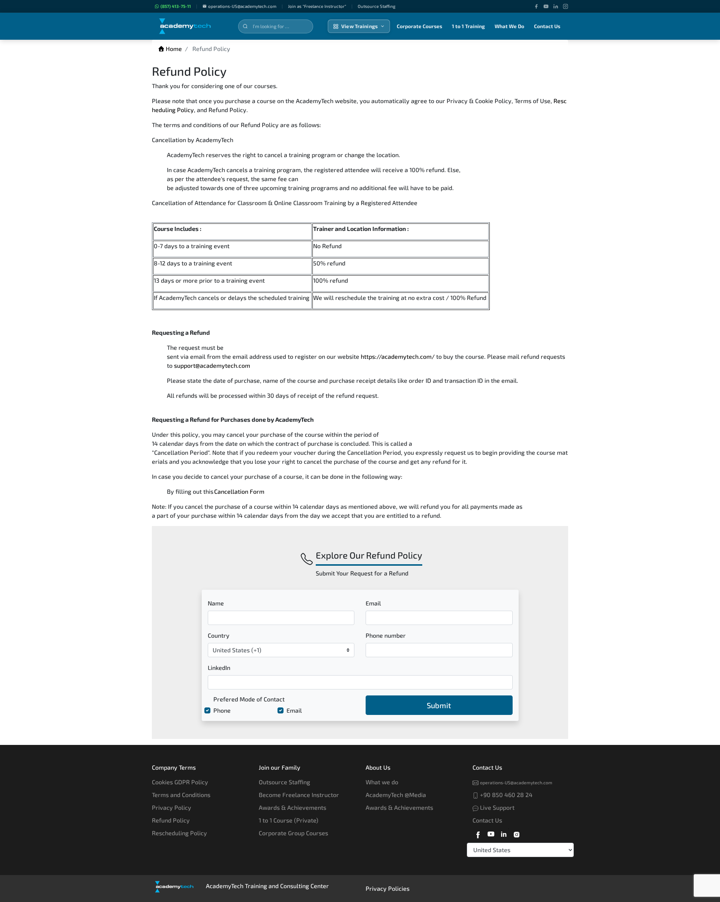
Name (216, 603)
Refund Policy (171, 820)
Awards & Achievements (292, 807)
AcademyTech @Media (396, 794)
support (184, 365)
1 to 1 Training (468, 26)
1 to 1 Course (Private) (288, 820)
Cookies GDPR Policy (180, 781)
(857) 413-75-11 (175, 6)
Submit (439, 705)
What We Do (509, 26)
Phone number (386, 635)
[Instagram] (565, 6)
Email (373, 603)
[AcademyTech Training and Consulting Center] (190, 26)
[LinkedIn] (555, 6)
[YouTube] (546, 6)
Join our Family (279, 767)
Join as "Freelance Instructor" (317, 6)
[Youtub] (490, 833)
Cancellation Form (239, 491)
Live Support (496, 807)
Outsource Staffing (284, 781)
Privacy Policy (171, 807)
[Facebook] (536, 6)
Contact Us (547, 26)
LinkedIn (219, 667)
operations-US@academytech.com (242, 6)
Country (219, 635)
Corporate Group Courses (293, 832)
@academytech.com (222, 365)
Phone (222, 710)
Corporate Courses (419, 26)
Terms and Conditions (181, 794)
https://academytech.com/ (398, 356)
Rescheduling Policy (179, 832)
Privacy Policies (388, 888)
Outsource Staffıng (376, 6)
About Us (378, 767)
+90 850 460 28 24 (505, 794)
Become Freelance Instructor (299, 794)
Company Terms (174, 767)
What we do (382, 781)
